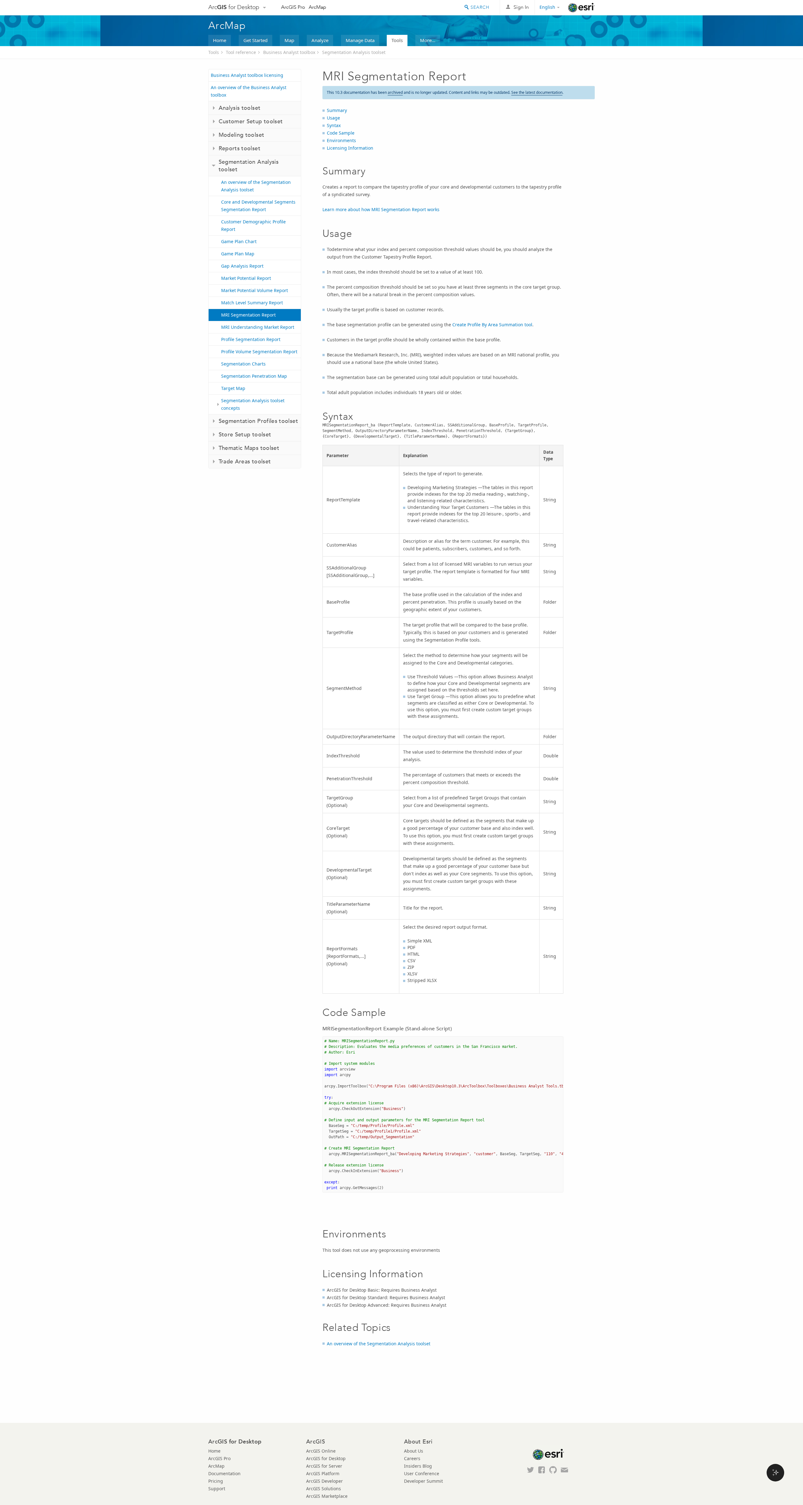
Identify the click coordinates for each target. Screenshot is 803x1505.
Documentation (224, 1473)
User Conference (421, 1473)
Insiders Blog (418, 1466)
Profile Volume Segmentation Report (259, 352)
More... (427, 40)
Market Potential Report (246, 278)
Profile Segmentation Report (250, 339)
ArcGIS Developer (324, 1481)
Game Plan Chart (239, 241)
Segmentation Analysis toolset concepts (253, 404)
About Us (413, 1451)
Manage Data (360, 40)
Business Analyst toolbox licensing (247, 75)
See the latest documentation (536, 92)
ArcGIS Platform (322, 1473)
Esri (581, 7)
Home (219, 40)
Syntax (334, 125)
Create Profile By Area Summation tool (492, 325)
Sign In (521, 7)
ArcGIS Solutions (323, 1489)
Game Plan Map (237, 254)
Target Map (233, 388)
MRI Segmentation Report (248, 315)
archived (395, 92)
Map (289, 40)
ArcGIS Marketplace (327, 1496)
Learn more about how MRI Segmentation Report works (380, 209)
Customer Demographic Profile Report (253, 225)
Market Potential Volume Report (254, 290)
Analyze (319, 40)
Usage (333, 118)
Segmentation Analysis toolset (354, 52)
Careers (412, 1458)
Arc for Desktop (233, 7)
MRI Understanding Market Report (257, 327)
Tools (397, 40)
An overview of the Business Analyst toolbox (248, 91)
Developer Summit (423, 1481)
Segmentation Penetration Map (254, 376)
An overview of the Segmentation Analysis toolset (256, 186)
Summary (337, 110)
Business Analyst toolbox (289, 52)
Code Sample (340, 133)
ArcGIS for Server (324, 1466)
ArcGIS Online (321, 1451)
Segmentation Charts (243, 364)
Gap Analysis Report (242, 266)
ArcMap (317, 7)
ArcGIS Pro (293, 7)
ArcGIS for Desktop (326, 1458)
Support (216, 1489)
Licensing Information (350, 148)
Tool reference (241, 52)
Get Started (255, 40)
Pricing (215, 1481)
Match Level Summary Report (252, 303)
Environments (341, 140)
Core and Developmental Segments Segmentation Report (258, 205)
